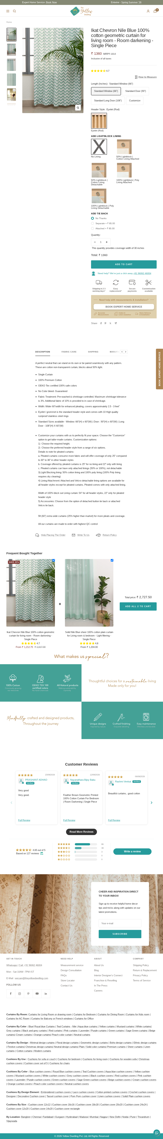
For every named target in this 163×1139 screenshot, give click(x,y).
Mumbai (94, 1117)
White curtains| (144, 1026)
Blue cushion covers (40, 1071)
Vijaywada (11, 1121)
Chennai (36, 1117)
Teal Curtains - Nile (66, 1026)
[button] (98, 70)
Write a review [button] (132, 851)
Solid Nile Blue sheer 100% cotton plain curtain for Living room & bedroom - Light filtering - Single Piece (89, 636)
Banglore (25, 1117)
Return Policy (110, 535)
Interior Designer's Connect (108, 975)
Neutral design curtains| (66, 1046)
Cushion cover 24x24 (135, 1104)
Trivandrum (143, 1117)
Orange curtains (42, 1034)
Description (42, 352)
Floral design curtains (68, 1042)
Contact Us (66, 985)
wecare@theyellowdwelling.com (31, 978)
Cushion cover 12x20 (17, 1108)
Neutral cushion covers (77, 1084)
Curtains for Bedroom (85, 1014)
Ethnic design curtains (145, 1042)
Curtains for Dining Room (111, 1014)
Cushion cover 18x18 (87, 1104)
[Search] (14, 11)
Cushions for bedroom (69, 1059)
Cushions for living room (95, 1059)
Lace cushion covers (83, 1092)
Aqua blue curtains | (88, 1026)
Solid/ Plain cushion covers (136, 1096)
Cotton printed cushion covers (111, 1092)
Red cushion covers (125, 1075)
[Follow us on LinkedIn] (45, 993)
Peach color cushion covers (48, 1084)
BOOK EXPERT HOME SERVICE (124, 306)
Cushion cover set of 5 (36, 1063)
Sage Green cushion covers (91, 1079)
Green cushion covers (63, 1079)
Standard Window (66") (106, 91)
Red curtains (55, 1030)
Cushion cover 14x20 (41, 1108)
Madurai (83, 1117)
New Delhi (115, 1117)
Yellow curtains (107, 1026)
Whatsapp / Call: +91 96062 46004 (24, 965)
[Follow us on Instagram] (19, 993)
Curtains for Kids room (137, 1014)
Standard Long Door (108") (108, 100)
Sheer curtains (135, 1046)
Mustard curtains (125, 1026)
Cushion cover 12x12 (39, 1104)
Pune (133, 1117)
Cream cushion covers (144, 1079)
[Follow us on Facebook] (10, 993)
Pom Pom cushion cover (83, 1096)
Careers (98, 990)
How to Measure (147, 77)
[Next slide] (151, 802)
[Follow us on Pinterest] (28, 993)
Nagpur (104, 1117)
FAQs (64, 975)
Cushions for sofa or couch (42, 1059)
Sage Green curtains (136, 1030)
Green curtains (116, 1030)
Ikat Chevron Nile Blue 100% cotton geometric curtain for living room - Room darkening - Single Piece (30, 636)
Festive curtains (16, 1046)
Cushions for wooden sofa (123, 1059)
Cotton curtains (24, 1051)
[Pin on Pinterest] (105, 323)
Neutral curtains (82, 1034)
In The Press (100, 985)
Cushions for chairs (60, 1063)
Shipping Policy (141, 965)
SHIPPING (93, 352)
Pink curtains (71, 1030)
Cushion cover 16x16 (63, 1104)
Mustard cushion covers (28, 1075)
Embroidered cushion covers (56, 1092)
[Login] (148, 11)
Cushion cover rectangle (67, 1108)
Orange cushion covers (20, 1084)
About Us (99, 965)
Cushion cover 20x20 (111, 1104)
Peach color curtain (62, 1034)
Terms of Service (142, 980)
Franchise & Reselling (105, 980)
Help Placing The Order (53, 535)
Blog (96, 970)
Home (9, 22)
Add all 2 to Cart (138, 606)
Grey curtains (13, 1030)
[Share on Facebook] (101, 323)
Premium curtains (116, 1046)
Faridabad (48, 1117)
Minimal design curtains (42, 1042)
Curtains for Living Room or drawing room (50, 1014)
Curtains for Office (84, 1018)
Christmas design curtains (39, 1046)
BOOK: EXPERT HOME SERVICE (159, 369)
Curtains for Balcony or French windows (52, 1018)
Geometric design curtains (94, 1042)
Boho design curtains (121, 1042)
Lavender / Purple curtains (93, 1030)
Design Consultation (71, 970)
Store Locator (68, 980)
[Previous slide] (11, 802)
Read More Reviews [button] (81, 831)
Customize (134, 100)
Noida (125, 1117)
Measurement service (72, 965)
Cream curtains (24, 1034)
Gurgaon (59, 1117)
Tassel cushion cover (58, 1096)
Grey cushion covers (78, 1075)
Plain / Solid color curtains (92, 1046)
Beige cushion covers (119, 1079)
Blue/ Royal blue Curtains (41, 1026)
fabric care (69, 352)
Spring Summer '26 (110, 2)
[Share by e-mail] (116, 323)
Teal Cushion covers (93, 1071)
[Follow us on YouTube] (37, 993)
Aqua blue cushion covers (118, 1071)
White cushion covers (54, 1075)
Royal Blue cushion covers (67, 1071)
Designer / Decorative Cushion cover (25, 1096)
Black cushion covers (101, 1075)
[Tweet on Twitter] (110, 323)
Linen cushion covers (109, 1096)
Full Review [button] (24, 820)
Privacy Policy (140, 975)
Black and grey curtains (34, 1030)
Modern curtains (42, 1051)
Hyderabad (72, 1117)
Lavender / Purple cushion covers (33, 1079)
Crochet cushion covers (141, 1092)
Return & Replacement (145, 970)
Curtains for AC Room (17, 1018)
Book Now (30, 2)
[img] (25, 775)
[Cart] (155, 11)
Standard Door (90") (135, 91)
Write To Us (83, 535)
